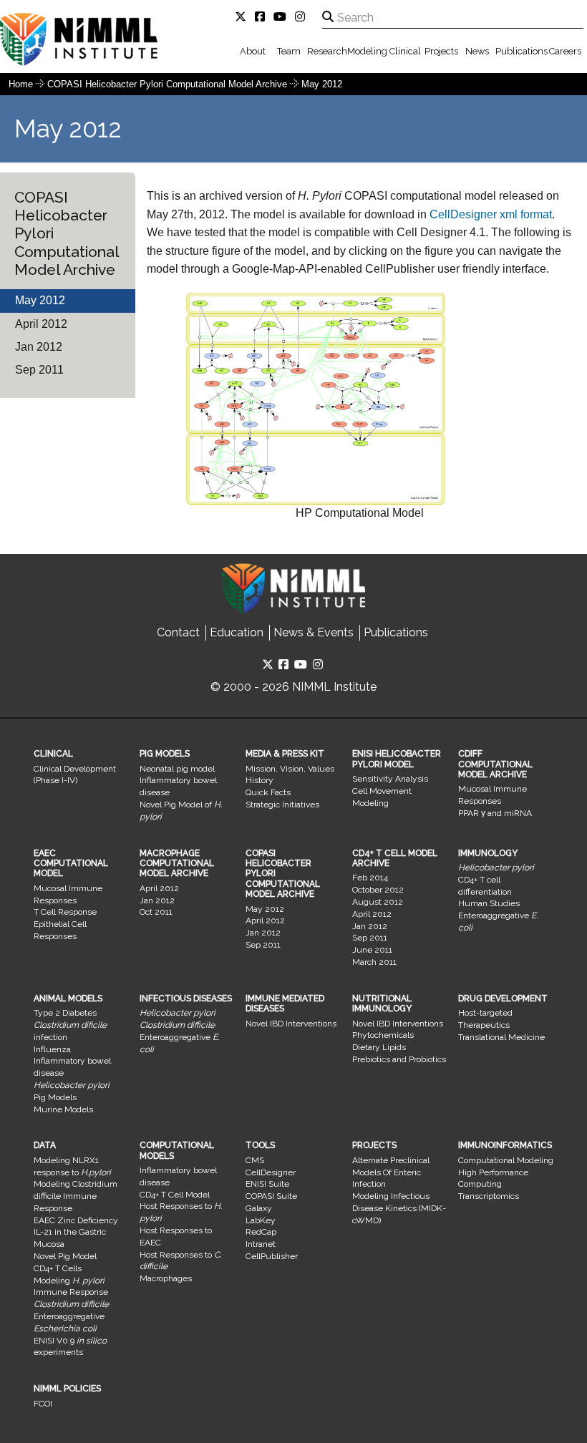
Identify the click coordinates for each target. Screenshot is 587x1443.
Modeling (367, 51)
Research (327, 51)
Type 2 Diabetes (65, 1013)
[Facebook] (263, 17)
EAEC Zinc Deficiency (76, 1220)
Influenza (52, 1049)
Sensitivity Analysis (390, 779)
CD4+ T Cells (58, 1268)
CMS (255, 1160)
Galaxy (259, 1208)
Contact (178, 632)
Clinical (405, 51)
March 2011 (374, 962)
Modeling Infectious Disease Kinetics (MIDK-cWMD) (399, 1208)
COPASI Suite (271, 1196)
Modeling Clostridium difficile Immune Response (75, 1196)
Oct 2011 (156, 912)
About (253, 51)
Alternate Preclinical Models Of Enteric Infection (391, 1172)
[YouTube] (282, 17)
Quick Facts (268, 792)
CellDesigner (271, 1172)
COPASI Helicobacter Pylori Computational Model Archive (168, 84)
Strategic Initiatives (282, 805)
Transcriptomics (488, 1196)
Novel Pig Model (65, 1256)
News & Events (313, 632)
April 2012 (41, 324)
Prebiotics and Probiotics (399, 1059)
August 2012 (377, 902)
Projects (441, 51)
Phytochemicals (383, 1035)
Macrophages (166, 1278)
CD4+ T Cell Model (175, 1195)
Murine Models (63, 1109)
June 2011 (372, 950)
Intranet (261, 1244)
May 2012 (321, 84)
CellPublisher (272, 1256)
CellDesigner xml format (491, 214)
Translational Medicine (501, 1037)
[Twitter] (243, 17)
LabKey (261, 1220)
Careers (565, 51)
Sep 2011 (39, 370)
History (259, 780)
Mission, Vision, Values (290, 769)
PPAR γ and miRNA (495, 813)
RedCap (261, 1232)
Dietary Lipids (379, 1047)
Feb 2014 (370, 878)
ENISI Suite (267, 1184)
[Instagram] (303, 17)
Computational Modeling (505, 1160)
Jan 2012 (38, 347)
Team (289, 51)
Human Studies (489, 903)
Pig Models (55, 1097)
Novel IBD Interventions (291, 1024)
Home (21, 84)
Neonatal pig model (177, 769)
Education (236, 632)
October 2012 (378, 890)
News (477, 51)
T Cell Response (65, 912)
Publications (521, 51)
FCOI (43, 1404)
